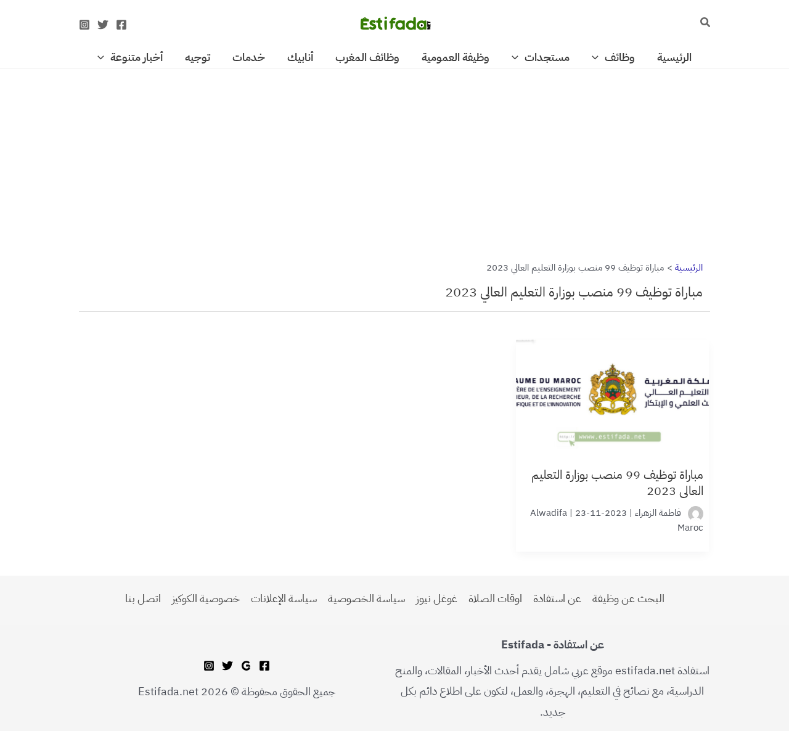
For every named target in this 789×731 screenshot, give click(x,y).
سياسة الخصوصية (366, 598)
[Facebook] (121, 24)
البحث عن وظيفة (628, 598)
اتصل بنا (143, 598)
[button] (704, 23)
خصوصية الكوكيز (206, 598)
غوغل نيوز (436, 598)
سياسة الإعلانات (284, 598)
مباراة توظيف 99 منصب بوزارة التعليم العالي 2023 (617, 483)
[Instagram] (84, 24)
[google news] (245, 665)
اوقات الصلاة (495, 598)
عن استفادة (557, 598)
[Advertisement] (394, 159)
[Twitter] (102, 24)
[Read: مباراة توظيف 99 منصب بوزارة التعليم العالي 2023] (612, 388)
